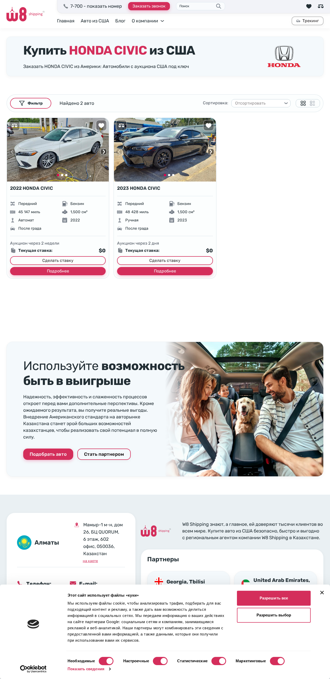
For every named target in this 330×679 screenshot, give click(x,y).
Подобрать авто (48, 454)
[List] (312, 103)
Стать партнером (104, 454)
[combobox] (258, 103)
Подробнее (58, 271)
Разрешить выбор (274, 615)
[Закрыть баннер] (322, 592)
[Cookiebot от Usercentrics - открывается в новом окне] (33, 669)
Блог (120, 21)
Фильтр (35, 103)
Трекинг (310, 20)
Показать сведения (86, 669)
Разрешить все (274, 598)
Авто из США (95, 21)
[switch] (160, 661)
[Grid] (303, 103)
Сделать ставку (57, 260)
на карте (90, 561)
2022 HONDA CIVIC (31, 188)
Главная (66, 21)
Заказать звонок (149, 6)
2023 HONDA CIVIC (138, 188)
